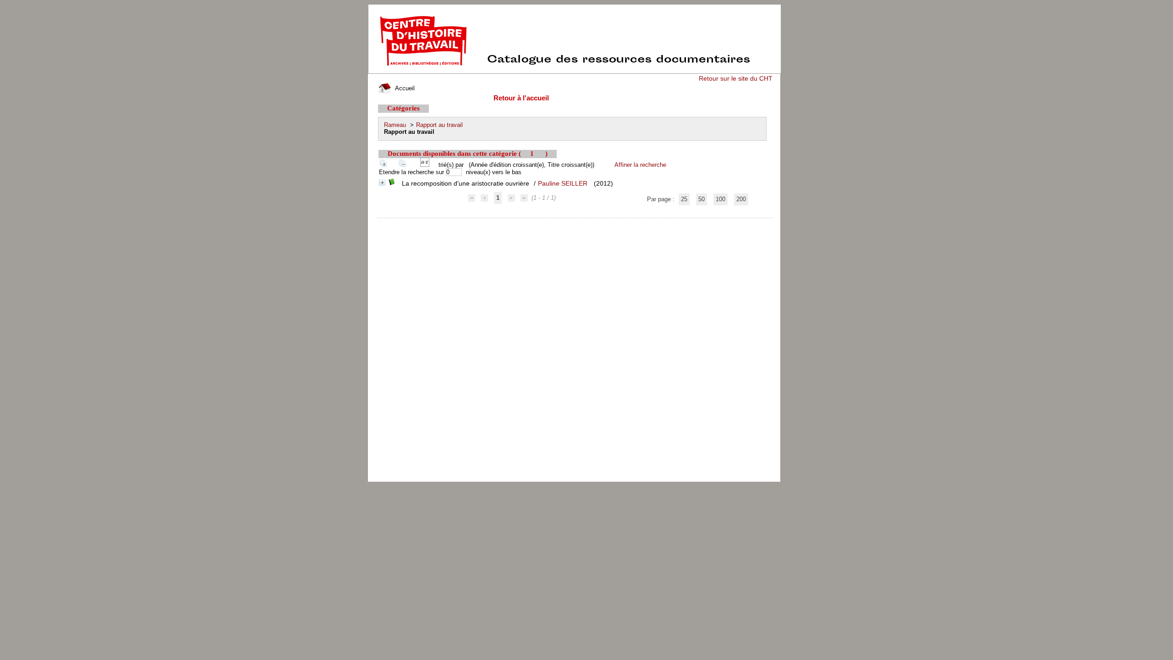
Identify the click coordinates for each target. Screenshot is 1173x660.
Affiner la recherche (640, 164)
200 (741, 199)
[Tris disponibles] (426, 164)
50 (701, 199)
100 (720, 199)
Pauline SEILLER (562, 183)
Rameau (395, 124)
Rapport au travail (439, 124)
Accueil (404, 88)
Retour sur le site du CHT (736, 78)
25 (684, 199)
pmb (575, 223)
